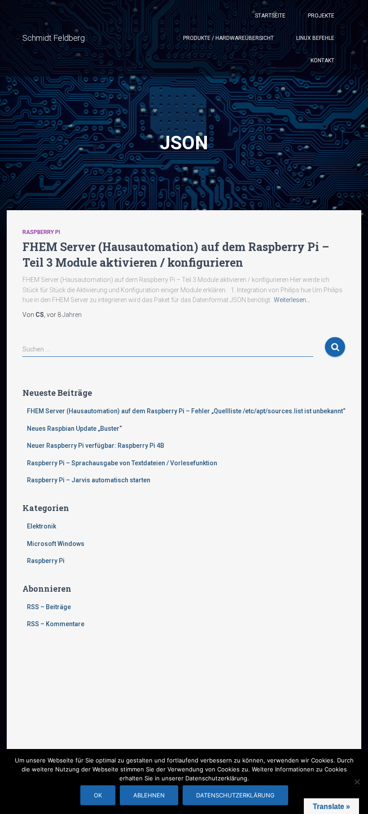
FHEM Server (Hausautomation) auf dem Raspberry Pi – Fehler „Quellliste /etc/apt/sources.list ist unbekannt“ (186, 411)
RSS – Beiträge (49, 606)
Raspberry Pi (41, 232)
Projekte (321, 16)
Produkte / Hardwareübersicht (228, 38)
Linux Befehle (315, 38)
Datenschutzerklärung (235, 795)
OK (98, 795)
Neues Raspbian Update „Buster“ (74, 428)
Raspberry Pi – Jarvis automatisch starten (88, 480)
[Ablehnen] (356, 781)
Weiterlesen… (292, 299)
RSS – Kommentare (55, 624)
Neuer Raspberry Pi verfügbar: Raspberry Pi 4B (95, 445)
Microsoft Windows (55, 543)
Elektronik (41, 526)
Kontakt (322, 60)
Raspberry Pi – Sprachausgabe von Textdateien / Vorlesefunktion (122, 463)
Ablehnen (149, 795)
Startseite (270, 16)
